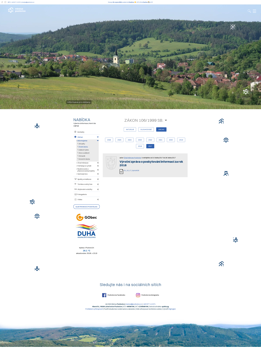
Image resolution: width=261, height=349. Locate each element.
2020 (171, 140)
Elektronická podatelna (86, 207)
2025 (119, 140)
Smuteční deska (84, 159)
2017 (150, 146)
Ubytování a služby (84, 189)
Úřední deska (83, 147)
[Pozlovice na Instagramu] (5, 2)
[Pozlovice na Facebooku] (2, 2)
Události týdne (84, 150)
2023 (140, 140)
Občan (80, 137)
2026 (109, 140)
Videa (79, 199)
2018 (140, 146)
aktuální (130, 129)
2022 (150, 140)
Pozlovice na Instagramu (150, 295)
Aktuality (82, 144)
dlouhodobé (146, 129)
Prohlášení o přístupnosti (94, 309)
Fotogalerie (82, 194)
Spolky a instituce (84, 179)
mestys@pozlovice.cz (134, 304)
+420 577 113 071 (149, 304)
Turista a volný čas (84, 184)
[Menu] (254, 11)
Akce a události (84, 153)
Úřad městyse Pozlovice (132, 158)
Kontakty (80, 132)
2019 (181, 140)
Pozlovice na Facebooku (116, 295)
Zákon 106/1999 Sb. (143, 120)
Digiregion (172, 309)
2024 (130, 140)
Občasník (82, 156)
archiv (161, 129)
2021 (160, 140)
